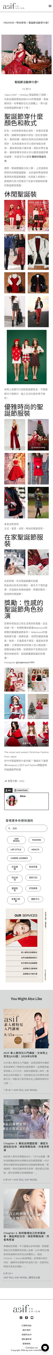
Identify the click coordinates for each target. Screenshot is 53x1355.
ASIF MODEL (31, 1090)
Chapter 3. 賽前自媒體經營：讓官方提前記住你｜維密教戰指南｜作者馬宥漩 (26, 1146)
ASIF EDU (18, 1090)
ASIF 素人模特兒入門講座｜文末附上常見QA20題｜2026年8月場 (26, 1054)
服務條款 (27, 1343)
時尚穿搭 (21, 22)
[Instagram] (21, 1317)
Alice (23, 796)
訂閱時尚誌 (27, 1325)
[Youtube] (32, 1317)
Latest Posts (22, 790)
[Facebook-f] (26, 1317)
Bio (9, 790)
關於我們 (27, 1330)
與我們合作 (27, 1334)
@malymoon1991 (25, 662)
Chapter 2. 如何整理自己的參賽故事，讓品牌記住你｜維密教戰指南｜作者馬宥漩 (26, 1236)
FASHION (9, 22)
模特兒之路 (34, 1277)
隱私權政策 (27, 1339)
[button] (50, 6)
